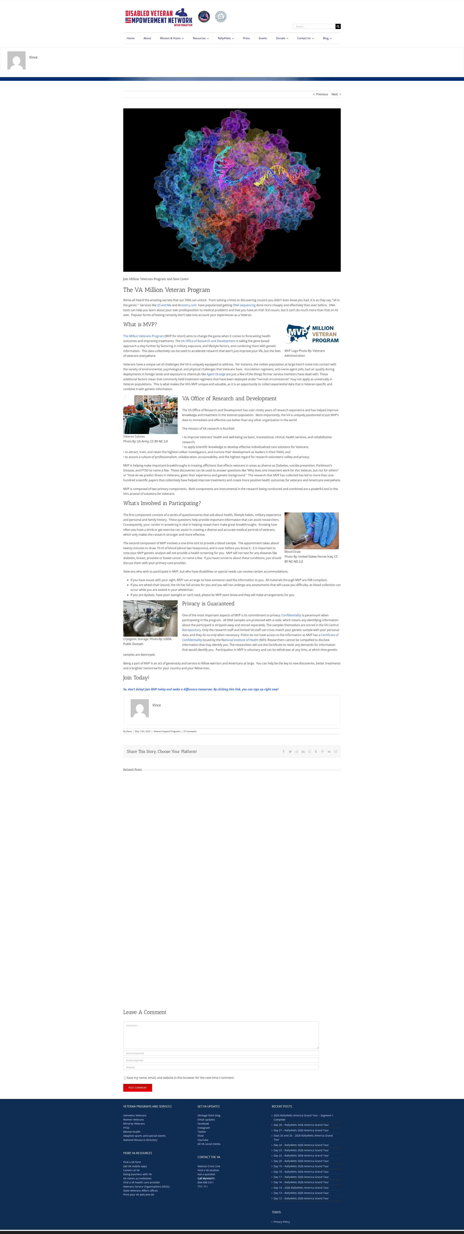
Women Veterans (133, 1119)
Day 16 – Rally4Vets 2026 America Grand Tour (301, 1182)
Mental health (131, 1131)
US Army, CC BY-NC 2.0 (152, 441)
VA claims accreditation (137, 1178)
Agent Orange (216, 374)
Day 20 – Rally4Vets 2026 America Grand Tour (301, 1161)
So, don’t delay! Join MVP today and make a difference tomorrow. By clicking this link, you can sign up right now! (201, 689)
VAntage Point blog (209, 1115)
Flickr (201, 1135)
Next (335, 94)
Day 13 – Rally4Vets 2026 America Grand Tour (301, 1193)
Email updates (206, 1119)
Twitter (202, 1131)
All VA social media (209, 1144)
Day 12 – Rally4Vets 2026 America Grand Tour (301, 1198)
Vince (129, 731)
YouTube (203, 1140)
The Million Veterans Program (143, 336)
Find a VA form (132, 1162)
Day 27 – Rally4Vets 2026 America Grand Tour (301, 1130)
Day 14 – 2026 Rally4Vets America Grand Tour (301, 1187)
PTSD (126, 1127)
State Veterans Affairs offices (140, 1190)
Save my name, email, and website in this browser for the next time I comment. (180, 1078)
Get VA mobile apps (135, 1166)
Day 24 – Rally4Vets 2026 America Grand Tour (301, 1145)
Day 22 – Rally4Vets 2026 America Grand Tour (301, 1155)
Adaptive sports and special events (144, 1135)
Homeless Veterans (134, 1115)
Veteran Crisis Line (209, 1166)
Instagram (204, 1127)
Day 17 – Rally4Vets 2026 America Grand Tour (301, 1177)
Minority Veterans (134, 1123)
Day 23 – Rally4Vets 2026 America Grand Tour (301, 1150)
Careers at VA (131, 1170)
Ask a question (206, 1174)
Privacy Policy (282, 1221)
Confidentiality (291, 615)
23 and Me (164, 305)
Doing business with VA (137, 1174)
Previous (322, 94)
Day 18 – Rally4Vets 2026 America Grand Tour (301, 1171)
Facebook (203, 1123)
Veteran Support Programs (167, 731)
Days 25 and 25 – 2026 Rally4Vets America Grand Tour (303, 1137)
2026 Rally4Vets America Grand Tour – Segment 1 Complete (304, 1117)
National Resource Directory (140, 1140)
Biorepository (191, 630)
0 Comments (190, 731)
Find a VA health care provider (141, 1182)
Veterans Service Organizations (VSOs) (146, 1186)
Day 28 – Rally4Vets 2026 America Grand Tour (301, 1125)
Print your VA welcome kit (138, 1194)
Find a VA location (208, 1170)
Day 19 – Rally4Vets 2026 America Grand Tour (301, 1166)
